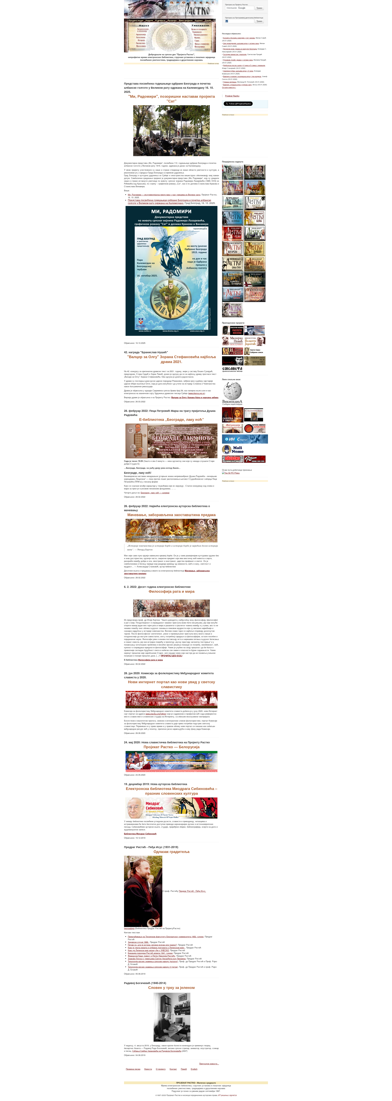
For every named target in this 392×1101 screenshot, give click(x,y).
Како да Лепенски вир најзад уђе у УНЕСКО (148, 950)
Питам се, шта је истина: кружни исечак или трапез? (152, 944)
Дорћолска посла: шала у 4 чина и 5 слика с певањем (244, 65)
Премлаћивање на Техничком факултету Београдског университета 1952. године (166, 936)
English (194, 1069)
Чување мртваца (229, 82)
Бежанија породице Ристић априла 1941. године (150, 953)
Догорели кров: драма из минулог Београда (240, 49)
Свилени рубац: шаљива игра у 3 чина (238, 71)
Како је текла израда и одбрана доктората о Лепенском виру (156, 947)
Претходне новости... (209, 1063)
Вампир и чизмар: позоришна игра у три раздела (242, 76)
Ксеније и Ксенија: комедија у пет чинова (239, 38)
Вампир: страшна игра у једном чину (237, 84)
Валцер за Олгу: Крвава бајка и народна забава (194, 397)
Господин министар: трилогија (234, 54)
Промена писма (133, 1069)
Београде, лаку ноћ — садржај (155, 492)
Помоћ (184, 1069)
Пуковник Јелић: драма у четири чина (238, 60)
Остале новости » (229, 87)
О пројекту (161, 1069)
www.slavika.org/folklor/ (156, 713)
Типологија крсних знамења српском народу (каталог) (153, 961)
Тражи (259, 7)
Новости (148, 1069)
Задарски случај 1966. (138, 942)
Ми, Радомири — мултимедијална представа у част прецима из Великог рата (164, 194)
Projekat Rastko (232, 95)
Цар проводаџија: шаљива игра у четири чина (241, 43)
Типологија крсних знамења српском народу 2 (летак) (153, 966)
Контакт (173, 1069)
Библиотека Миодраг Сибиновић (140, 833)
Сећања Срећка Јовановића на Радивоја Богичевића (156, 1050)
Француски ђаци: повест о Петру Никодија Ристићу (151, 955)
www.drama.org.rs (196, 393)
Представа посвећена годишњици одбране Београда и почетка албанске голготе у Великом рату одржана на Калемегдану (169, 201)
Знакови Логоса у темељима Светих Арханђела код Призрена (157, 958)
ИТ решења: (227, 1095)
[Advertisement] (171, 70)
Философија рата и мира (150, 659)
